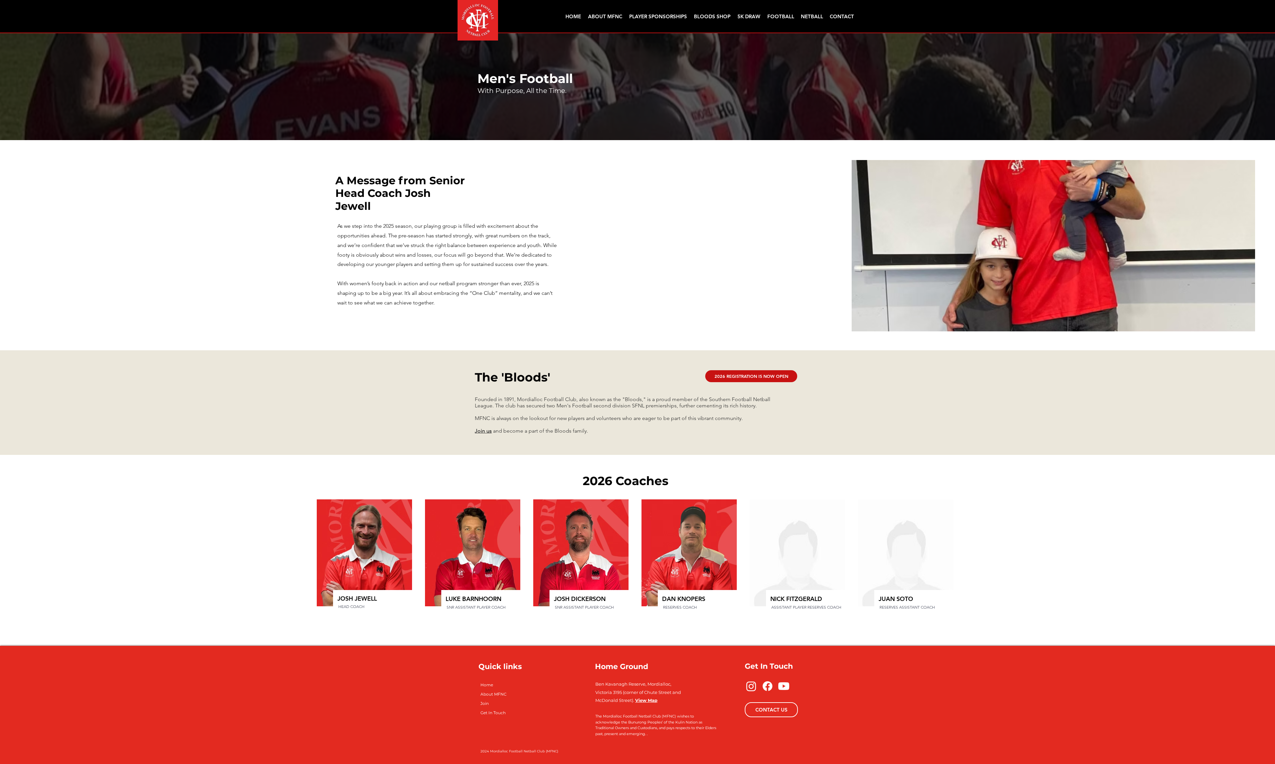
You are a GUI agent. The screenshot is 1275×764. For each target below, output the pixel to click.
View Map (646, 700)
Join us (483, 431)
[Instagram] (751, 686)
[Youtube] (783, 686)
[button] (781, 16)
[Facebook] (767, 686)
